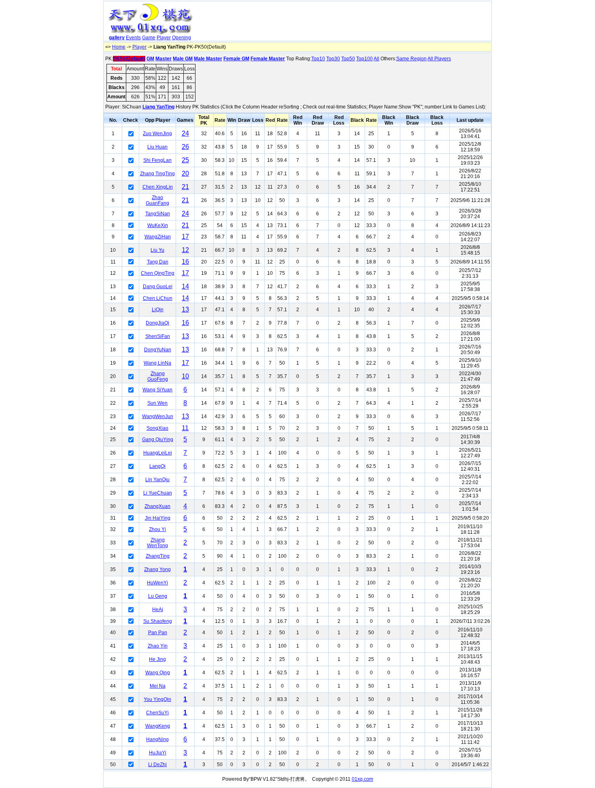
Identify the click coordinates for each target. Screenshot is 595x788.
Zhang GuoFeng (157, 376)
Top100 (364, 59)
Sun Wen (157, 403)
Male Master (208, 59)
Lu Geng (157, 596)
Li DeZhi (157, 764)
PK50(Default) (129, 59)
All (376, 59)
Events (133, 37)
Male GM (183, 59)
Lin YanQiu (157, 479)
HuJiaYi (157, 753)
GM (150, 59)
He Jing (157, 659)
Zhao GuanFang (157, 200)
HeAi (157, 609)
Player (164, 37)
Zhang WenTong (157, 542)
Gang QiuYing (157, 439)
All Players (439, 59)
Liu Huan (157, 147)
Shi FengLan (157, 160)
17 (185, 236)
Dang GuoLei (157, 286)
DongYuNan (157, 350)
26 (185, 146)
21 (185, 186)
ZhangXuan (157, 506)
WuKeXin (157, 225)
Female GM (236, 59)
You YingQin (157, 699)
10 (185, 376)
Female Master (268, 59)
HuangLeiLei (157, 453)
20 (185, 173)
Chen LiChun (157, 298)
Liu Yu (157, 250)
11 (185, 428)
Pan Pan (157, 632)
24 (185, 133)
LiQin (158, 309)
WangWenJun (157, 416)
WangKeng (157, 726)
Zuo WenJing (157, 133)
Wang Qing (157, 672)
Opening (181, 37)
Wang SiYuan (157, 390)
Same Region (411, 59)
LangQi (157, 466)
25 (185, 160)
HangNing (157, 739)
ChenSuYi (157, 713)
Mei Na (158, 686)
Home (118, 47)
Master (163, 59)
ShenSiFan (157, 336)
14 (185, 286)
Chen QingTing (157, 273)
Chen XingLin (157, 187)
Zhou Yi (157, 529)
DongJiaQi (157, 323)
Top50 (348, 59)
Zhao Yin (158, 646)
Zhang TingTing (157, 173)
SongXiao (157, 428)
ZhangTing (158, 556)
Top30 (333, 59)
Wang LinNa (157, 363)
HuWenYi (157, 583)
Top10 (318, 59)
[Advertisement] (343, 22)
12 (185, 249)
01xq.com (362, 779)
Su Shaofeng (157, 621)
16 (185, 261)
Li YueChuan (157, 493)
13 (185, 309)
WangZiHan (157, 237)
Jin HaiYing (157, 518)
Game (148, 37)
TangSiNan (157, 214)
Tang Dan (157, 262)
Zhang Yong (157, 569)
